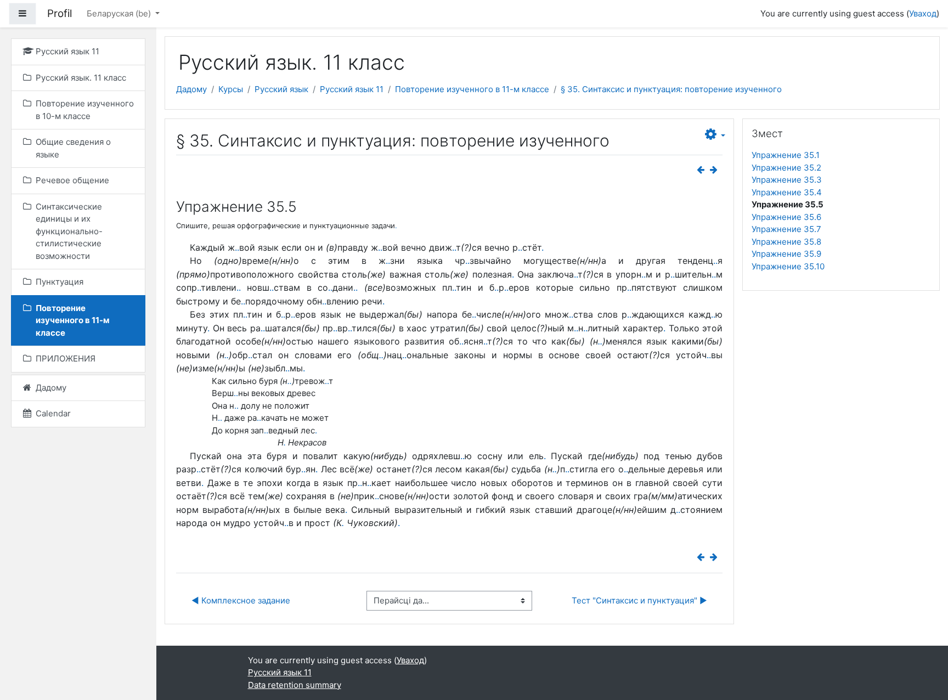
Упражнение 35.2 (786, 167)
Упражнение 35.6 (786, 217)
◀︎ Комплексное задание (240, 600)
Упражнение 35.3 (787, 179)
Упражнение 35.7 (786, 229)
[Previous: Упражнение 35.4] (702, 170)
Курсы (230, 89)
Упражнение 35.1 (786, 155)
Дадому (191, 89)
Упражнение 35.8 (786, 241)
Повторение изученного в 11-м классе (472, 89)
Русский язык (281, 89)
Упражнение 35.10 (788, 266)
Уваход (922, 13)
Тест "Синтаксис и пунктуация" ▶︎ (639, 600)
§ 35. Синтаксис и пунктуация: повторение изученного (671, 89)
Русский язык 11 (351, 89)
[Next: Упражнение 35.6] (716, 170)
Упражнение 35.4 (787, 192)
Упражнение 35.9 (786, 254)
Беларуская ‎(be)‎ (120, 13)
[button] (715, 135)
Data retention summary (294, 685)
